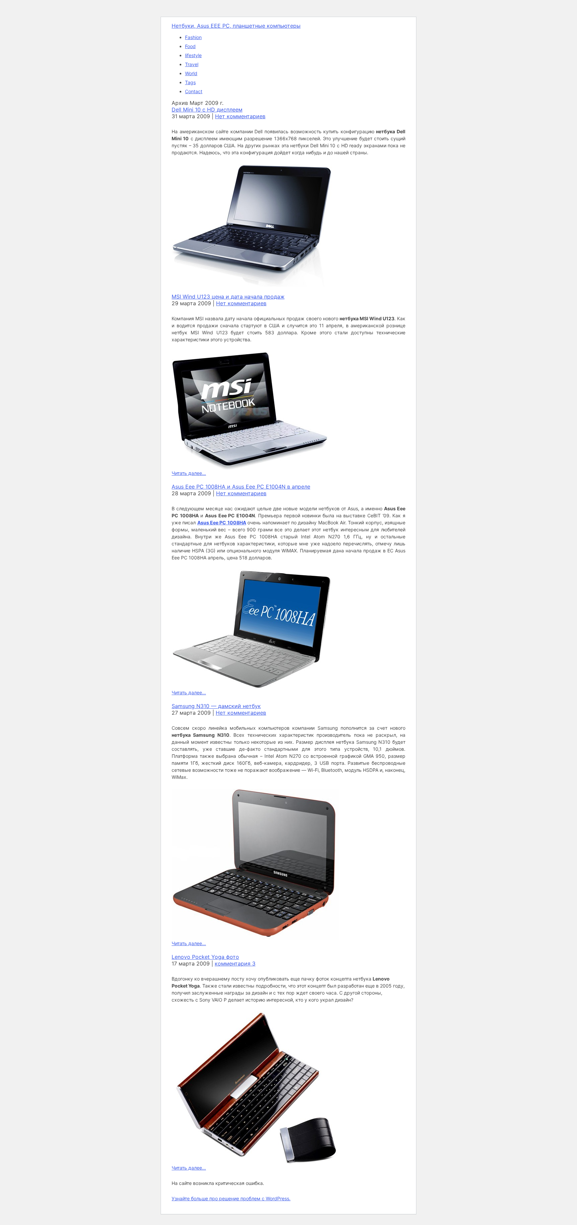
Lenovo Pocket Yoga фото (205, 956)
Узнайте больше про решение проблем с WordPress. (231, 1198)
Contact (193, 91)
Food (190, 46)
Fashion (193, 37)
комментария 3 (235, 963)
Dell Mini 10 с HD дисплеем (207, 109)
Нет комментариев (240, 116)
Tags (190, 82)
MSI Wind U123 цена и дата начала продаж (228, 296)
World (191, 73)
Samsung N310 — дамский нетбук (216, 706)
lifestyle (193, 55)
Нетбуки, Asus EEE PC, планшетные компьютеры (236, 25)
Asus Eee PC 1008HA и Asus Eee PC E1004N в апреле (241, 486)
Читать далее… (189, 473)
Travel (191, 64)
